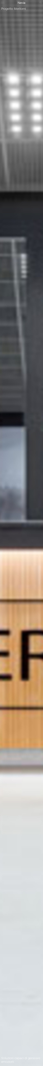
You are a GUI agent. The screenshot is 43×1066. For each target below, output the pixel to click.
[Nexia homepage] (21, 2)
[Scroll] (21, 1059)
